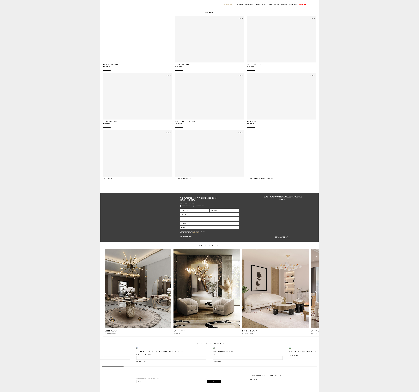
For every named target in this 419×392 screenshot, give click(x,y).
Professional (186, 205)
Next (316, 355)
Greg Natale (106, 66)
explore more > (111, 333)
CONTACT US (278, 375)
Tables (270, 4)
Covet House (178, 66)
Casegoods (257, 4)
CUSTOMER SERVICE (268, 375)
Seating (264, 4)
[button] (316, 292)
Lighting (276, 4)
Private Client (199, 205)
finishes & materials (255, 375)
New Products (248, 4)
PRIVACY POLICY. (196, 232)
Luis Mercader (179, 123)
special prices (303, 4)
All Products (240, 4)
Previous (104, 355)
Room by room (293, 4)
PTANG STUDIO (106, 123)
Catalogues (284, 4)
